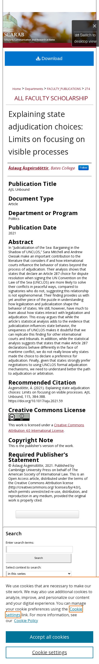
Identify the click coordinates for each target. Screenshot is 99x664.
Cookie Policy (26, 620)
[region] (49, 620)
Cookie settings (49, 652)
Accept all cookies (49, 637)
